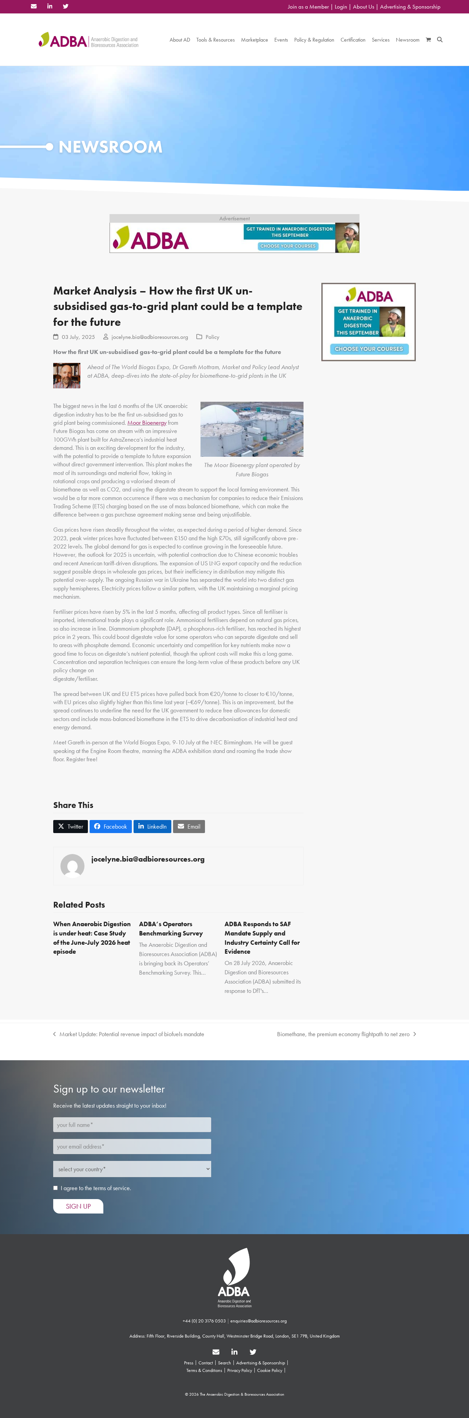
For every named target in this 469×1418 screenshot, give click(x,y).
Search (224, 1363)
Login (341, 6)
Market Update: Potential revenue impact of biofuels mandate (128, 1034)
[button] (428, 39)
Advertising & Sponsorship (410, 6)
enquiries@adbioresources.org (258, 1321)
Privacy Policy (239, 1370)
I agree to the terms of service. (96, 1188)
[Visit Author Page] (72, 865)
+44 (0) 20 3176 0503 (204, 1321)
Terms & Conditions (204, 1370)
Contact (205, 1363)
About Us (363, 6)
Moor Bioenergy (147, 422)
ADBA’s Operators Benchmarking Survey (171, 929)
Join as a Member (308, 6)
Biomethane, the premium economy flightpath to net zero (343, 1034)
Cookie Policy (269, 1370)
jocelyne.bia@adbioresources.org (150, 337)
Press (188, 1363)
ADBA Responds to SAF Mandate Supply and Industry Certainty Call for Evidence (262, 938)
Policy (212, 337)
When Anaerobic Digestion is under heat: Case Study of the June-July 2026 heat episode (92, 938)
